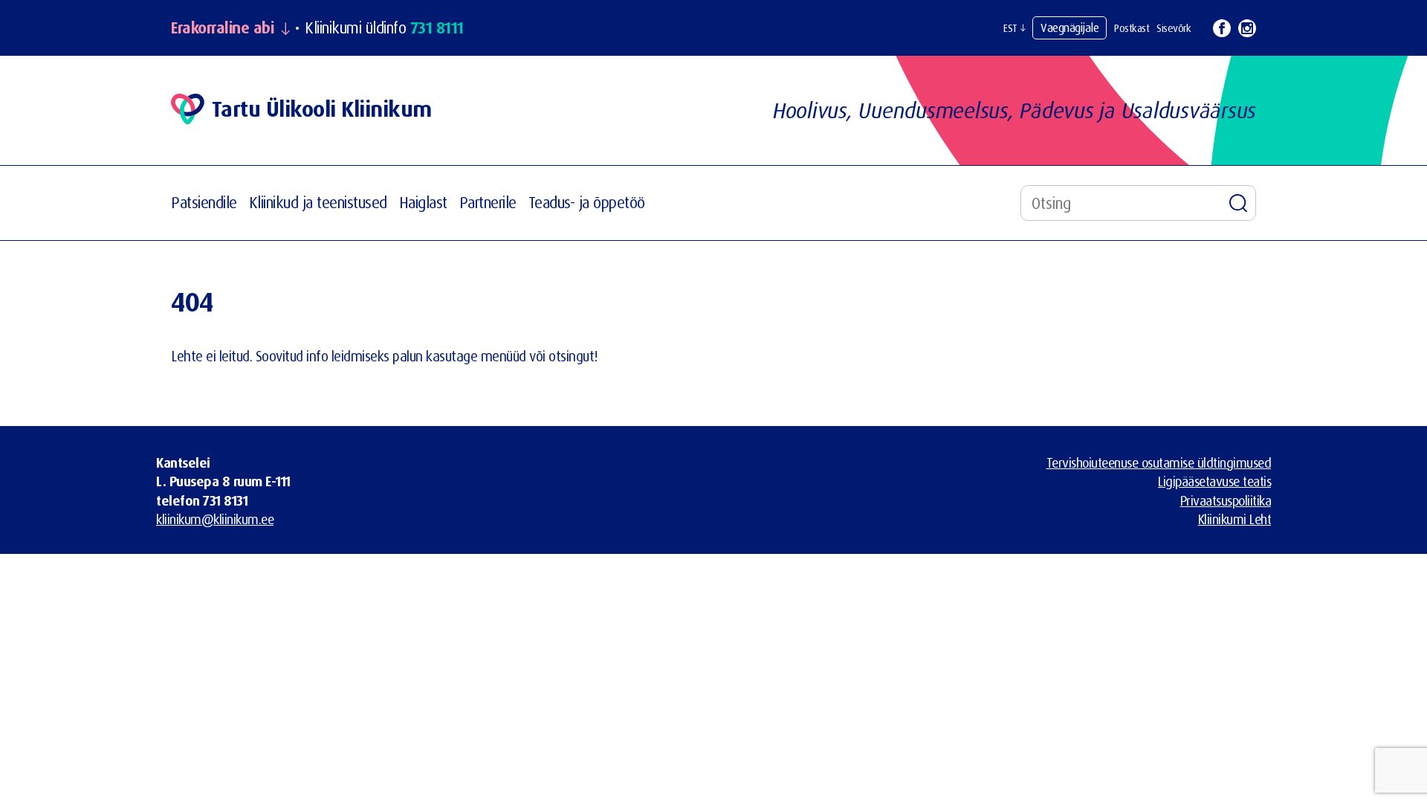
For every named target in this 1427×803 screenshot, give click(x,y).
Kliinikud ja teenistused (318, 202)
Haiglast (423, 202)
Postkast (1131, 28)
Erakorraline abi (222, 28)
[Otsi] (1238, 203)
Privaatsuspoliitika (1226, 500)
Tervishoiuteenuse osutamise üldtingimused (1159, 462)
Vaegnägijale (1069, 27)
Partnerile (488, 202)
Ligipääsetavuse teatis (1214, 481)
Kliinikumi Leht (1235, 519)
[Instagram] (1247, 28)
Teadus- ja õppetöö (586, 202)
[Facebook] (1222, 28)
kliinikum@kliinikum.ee (215, 519)
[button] (1014, 28)
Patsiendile (204, 202)
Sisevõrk (1173, 28)
